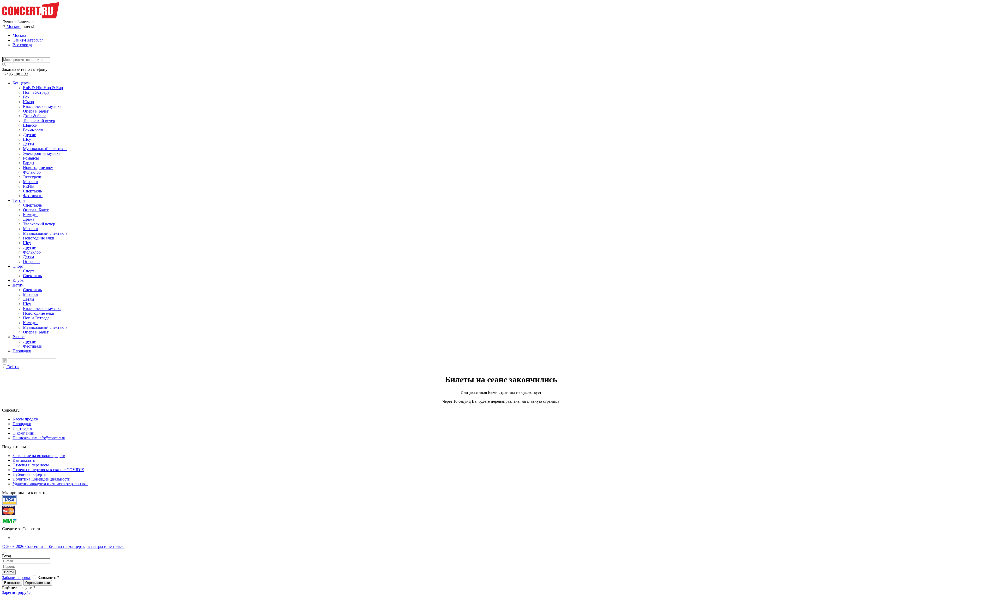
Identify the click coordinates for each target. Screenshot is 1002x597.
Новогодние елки (38, 238)
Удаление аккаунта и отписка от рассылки (50, 484)
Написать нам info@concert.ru (39, 438)
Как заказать (24, 460)
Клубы (19, 280)
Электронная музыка (41, 153)
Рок (26, 97)
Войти (9, 572)
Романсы (31, 158)
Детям (28, 144)
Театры (19, 200)
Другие (29, 134)
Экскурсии (33, 177)
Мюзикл (30, 181)
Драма (28, 219)
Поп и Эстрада (36, 92)
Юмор (28, 102)
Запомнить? (48, 577)
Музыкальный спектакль (45, 149)
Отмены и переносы (31, 465)
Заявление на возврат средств (39, 455)
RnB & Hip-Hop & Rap (43, 87)
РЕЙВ (28, 186)
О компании (23, 433)
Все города (22, 45)
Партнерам (22, 428)
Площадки (22, 351)
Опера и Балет (36, 111)
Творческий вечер (39, 120)
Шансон (30, 125)
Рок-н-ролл (33, 130)
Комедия (30, 214)
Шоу (27, 139)
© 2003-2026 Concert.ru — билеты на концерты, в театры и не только (63, 546)
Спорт (18, 266)
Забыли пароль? (16, 577)
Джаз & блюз (34, 116)
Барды (28, 163)
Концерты (22, 83)
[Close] (4, 552)
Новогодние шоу (38, 167)
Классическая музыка (42, 106)
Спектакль (32, 191)
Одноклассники (37, 583)
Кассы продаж (25, 419)
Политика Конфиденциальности (41, 479)
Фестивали (33, 196)
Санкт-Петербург (28, 40)
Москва (19, 35)
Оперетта (31, 261)
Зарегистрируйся (17, 592)
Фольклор (32, 172)
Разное (19, 337)
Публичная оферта (29, 474)
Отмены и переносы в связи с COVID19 (48, 469)
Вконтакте (12, 583)
